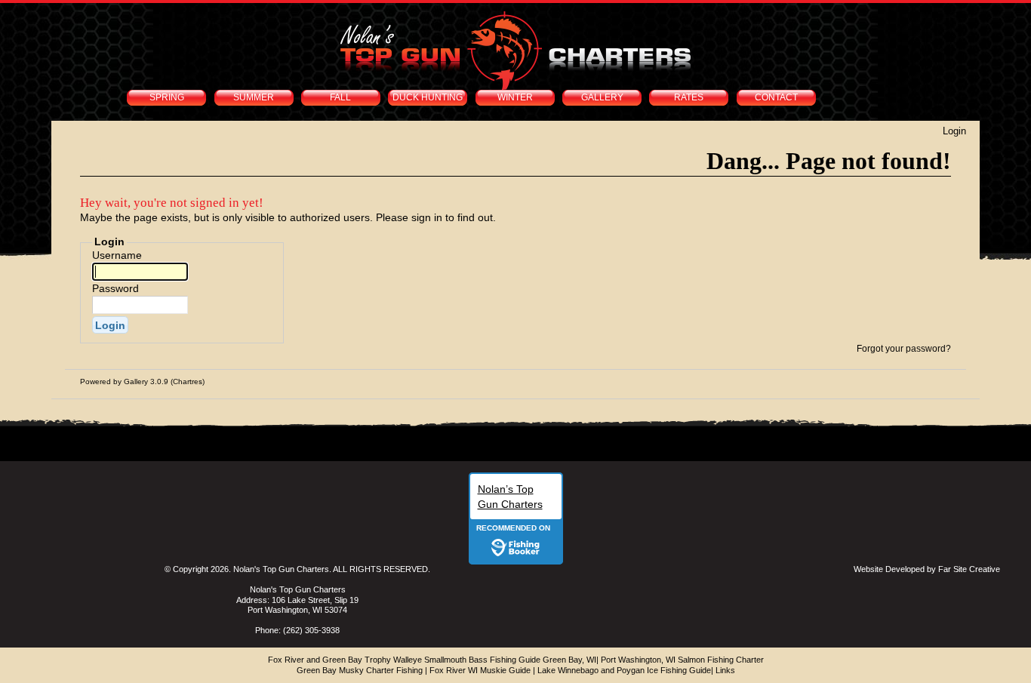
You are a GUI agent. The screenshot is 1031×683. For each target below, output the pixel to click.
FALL (340, 97)
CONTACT (776, 97)
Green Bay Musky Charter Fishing (360, 670)
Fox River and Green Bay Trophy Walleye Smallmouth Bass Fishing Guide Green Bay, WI (432, 659)
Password (115, 288)
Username (117, 255)
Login (954, 131)
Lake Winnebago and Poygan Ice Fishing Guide (624, 670)
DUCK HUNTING (427, 97)
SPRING (166, 97)
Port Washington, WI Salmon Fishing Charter (682, 659)
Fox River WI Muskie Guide (480, 670)
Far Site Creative (969, 569)
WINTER (515, 97)
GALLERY (602, 97)
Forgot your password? (904, 348)
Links (725, 670)
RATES (688, 97)
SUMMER (253, 97)
